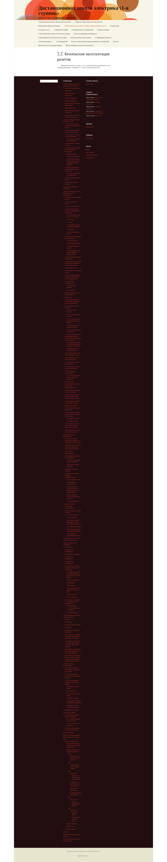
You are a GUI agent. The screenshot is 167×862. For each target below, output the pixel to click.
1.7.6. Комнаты (70, 229)
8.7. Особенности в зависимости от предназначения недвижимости (73, 601)
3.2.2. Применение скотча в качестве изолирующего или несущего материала (74, 344)
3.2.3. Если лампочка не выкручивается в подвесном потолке (74, 320)
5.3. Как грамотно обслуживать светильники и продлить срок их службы (72, 425)
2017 (69, 797)
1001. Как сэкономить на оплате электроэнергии (79, 45)
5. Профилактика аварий (61, 30)
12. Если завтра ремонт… (45, 41)
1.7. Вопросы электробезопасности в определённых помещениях (72, 210)
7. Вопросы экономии (103, 30)
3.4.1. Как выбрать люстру (73, 479)
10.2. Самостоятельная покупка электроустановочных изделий (72, 676)
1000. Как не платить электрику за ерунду (50, 45)
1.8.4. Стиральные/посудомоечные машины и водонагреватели (74, 252)
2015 (69, 762)
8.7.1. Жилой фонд (71, 606)
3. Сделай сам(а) (114, 26)
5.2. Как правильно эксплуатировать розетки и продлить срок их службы (73, 414)
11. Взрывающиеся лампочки (103, 37)
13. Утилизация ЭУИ (61, 41)
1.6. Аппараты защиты (71, 154)
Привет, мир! (89, 84)
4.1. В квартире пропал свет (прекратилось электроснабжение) (72, 385)
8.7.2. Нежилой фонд (72, 612)
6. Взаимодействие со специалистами (82, 30)
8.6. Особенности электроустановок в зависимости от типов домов (72, 567)
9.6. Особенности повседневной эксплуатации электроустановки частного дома (73, 636)
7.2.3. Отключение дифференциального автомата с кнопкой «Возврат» (74, 522)
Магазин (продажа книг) (71, 98)
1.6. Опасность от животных (72, 206)
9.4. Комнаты (68, 627)
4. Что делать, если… (44, 30)
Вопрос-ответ (70, 826)
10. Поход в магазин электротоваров (80, 37)
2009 (69, 754)
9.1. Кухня (67, 619)
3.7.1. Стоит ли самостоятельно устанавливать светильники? (73, 377)
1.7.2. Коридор (70, 219)
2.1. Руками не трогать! (71, 268)
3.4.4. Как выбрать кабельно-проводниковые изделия (73, 496)
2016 (69, 771)
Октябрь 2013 (89, 127)
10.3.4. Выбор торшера (73, 698)
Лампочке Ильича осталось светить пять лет (75, 758)
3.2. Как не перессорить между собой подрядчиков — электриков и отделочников (73, 440)
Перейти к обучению (70, 101)
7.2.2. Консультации (72, 517)
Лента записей (90, 152)
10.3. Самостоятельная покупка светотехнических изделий (72, 682)
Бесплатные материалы (71, 741)
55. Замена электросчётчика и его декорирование (75, 783)
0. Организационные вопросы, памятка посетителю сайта (54, 22)
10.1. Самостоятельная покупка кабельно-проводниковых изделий (73, 669)
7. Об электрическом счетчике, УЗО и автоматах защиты (54, 34)
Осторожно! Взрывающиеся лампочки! (76, 803)
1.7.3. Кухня (69, 222)
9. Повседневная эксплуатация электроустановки (52, 37)
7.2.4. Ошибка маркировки (74, 526)
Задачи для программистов (72, 88)
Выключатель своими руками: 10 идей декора (76, 777)
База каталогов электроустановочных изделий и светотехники (73, 745)
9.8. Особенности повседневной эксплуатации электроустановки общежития (73, 651)
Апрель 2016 (73, 773)
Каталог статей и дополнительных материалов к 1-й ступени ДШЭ (90, 41)
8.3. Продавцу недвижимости (73, 554)
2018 (69, 808)
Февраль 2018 (73, 810)
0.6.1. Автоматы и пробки (73, 156)
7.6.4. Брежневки (71, 585)
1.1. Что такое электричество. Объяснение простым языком (72, 125)
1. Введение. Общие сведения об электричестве (88, 22)
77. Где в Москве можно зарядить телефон (74, 766)
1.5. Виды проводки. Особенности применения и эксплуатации (72, 149)
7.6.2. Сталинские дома (73, 580)
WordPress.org (90, 157)
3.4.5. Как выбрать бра (72, 501)
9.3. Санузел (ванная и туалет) (73, 625)
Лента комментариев (92, 155)
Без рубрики (89, 138)
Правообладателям (70, 108)
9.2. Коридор (68, 622)
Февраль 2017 (73, 799)
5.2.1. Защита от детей (73, 418)
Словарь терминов (72, 823)
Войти (88, 149)
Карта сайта (68, 91)
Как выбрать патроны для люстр (76, 819)
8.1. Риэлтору (68, 547)
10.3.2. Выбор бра (71, 691)
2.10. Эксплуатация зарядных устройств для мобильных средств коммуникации (72, 277)
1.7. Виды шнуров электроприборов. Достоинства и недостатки (72, 169)
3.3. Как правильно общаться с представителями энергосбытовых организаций (72, 446)
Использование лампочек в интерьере (49, 26)
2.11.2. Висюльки (71, 290)
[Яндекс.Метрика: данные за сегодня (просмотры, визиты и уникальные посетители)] (83, 856)
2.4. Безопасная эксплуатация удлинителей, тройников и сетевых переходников (73, 263)
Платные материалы (70, 829)
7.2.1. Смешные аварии (73, 515)
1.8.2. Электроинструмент (73, 243)
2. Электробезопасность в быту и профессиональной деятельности (85, 26)
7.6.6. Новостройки (72, 594)
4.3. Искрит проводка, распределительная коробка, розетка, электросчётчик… (72, 396)
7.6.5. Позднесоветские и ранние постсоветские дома (73, 590)
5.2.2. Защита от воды (72, 421)
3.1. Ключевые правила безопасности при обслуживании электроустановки (72, 301)
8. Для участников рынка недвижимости (85, 34)
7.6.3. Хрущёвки (71, 583)
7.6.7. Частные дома (72, 597)
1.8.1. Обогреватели (72, 240)
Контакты (115, 41)
